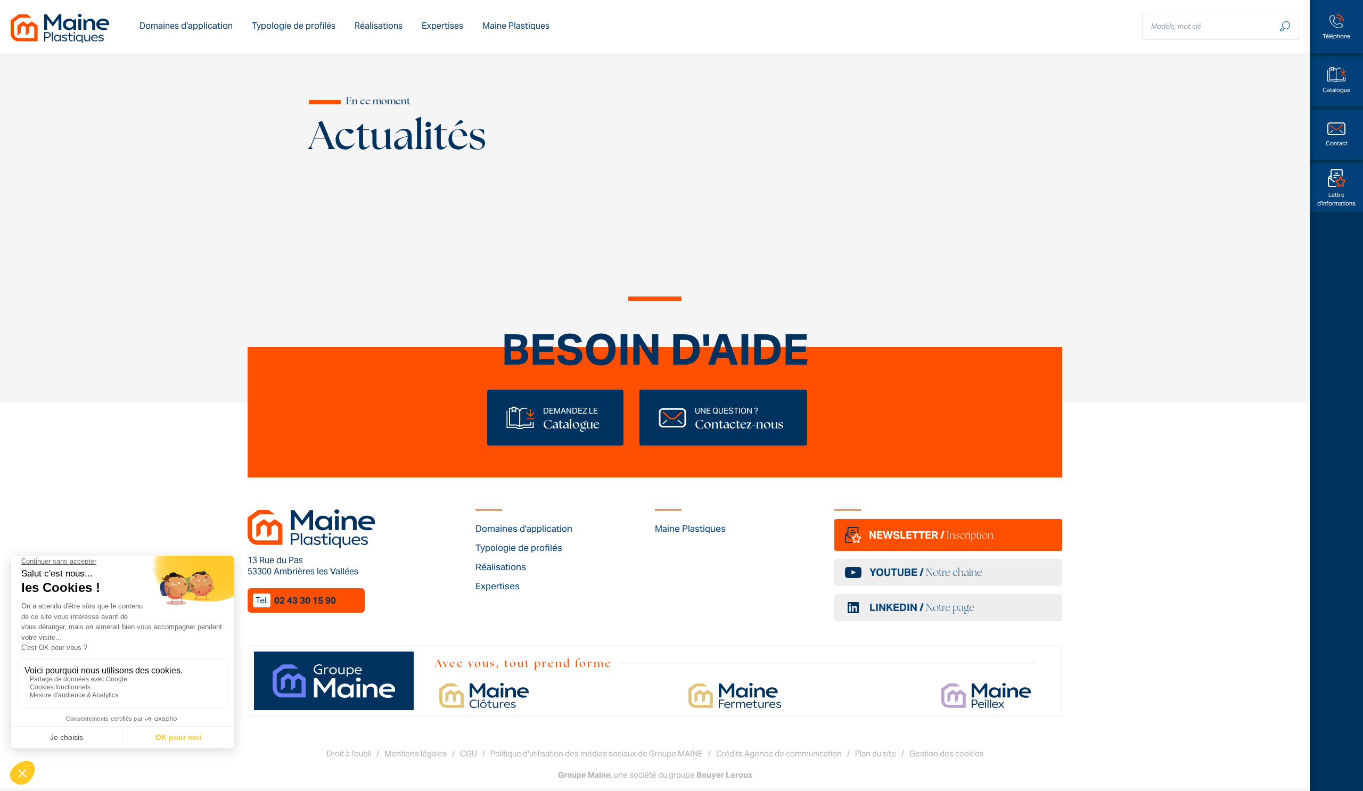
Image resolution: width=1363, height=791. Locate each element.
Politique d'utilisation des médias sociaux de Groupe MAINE (596, 753)
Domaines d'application (186, 25)
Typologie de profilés (293, 25)
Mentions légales (415, 753)
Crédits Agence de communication (779, 753)
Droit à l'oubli (348, 753)
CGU (468, 753)
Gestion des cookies (946, 753)
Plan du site (875, 753)
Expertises (442, 25)
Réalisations (379, 25)
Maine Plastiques (515, 25)
